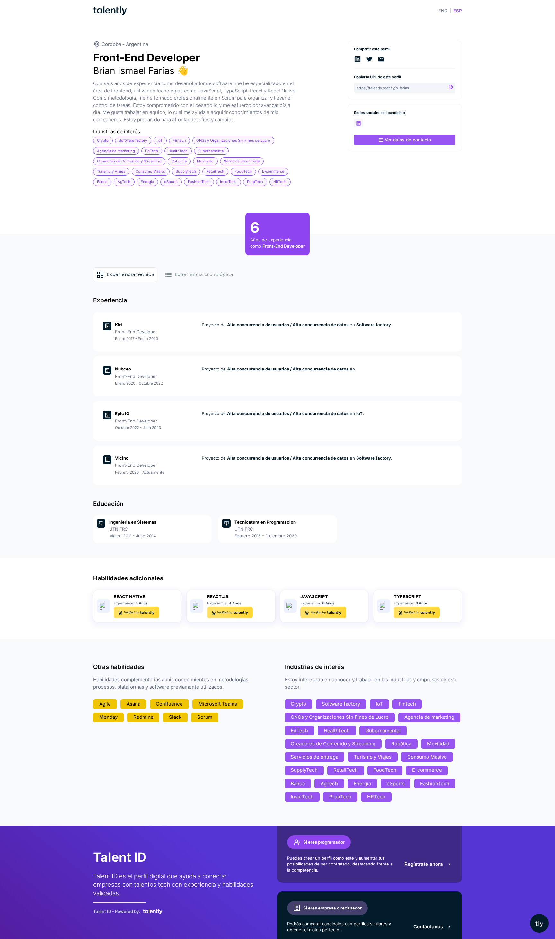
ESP (458, 10)
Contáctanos (428, 927)
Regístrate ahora (423, 864)
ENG (442, 10)
